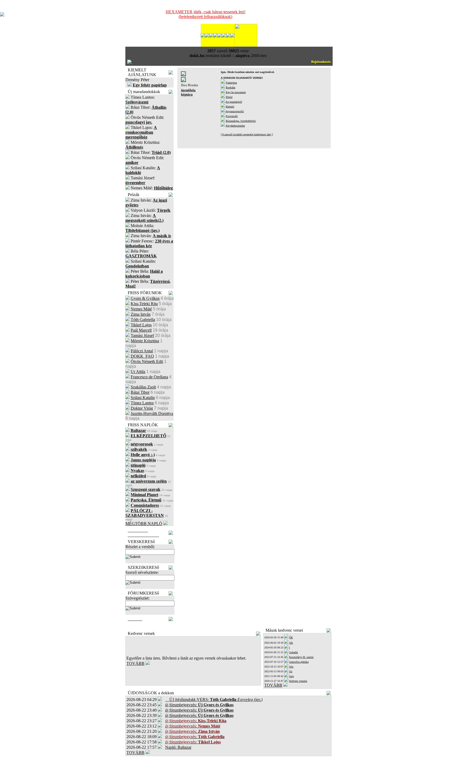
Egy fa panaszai (236, 92)
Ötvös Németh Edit (147, 361)
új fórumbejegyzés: (199, 705)
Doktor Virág (142, 408)
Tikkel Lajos (141, 325)
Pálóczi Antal (142, 351)
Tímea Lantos (142, 403)
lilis (291, 666)
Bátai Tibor (140, 392)
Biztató (230, 106)
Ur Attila (138, 371)
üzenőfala (188, 90)
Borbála (230, 87)
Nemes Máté (141, 309)
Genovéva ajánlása (299, 661)
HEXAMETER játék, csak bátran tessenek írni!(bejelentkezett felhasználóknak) (205, 14)
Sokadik (293, 652)
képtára (187, 94)
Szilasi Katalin (143, 397)
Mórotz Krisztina (145, 341)
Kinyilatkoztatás (235, 125)
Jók (291, 642)
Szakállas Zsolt (143, 387)
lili (290, 671)
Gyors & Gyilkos (145, 298)
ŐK (291, 637)
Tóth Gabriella (143, 319)
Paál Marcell (141, 330)
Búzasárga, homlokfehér (241, 120)
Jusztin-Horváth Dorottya (152, 413)
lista (291, 676)
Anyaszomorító (235, 111)
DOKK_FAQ (142, 356)
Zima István (141, 314)
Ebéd (229, 97)
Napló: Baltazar (178, 747)
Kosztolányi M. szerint (301, 657)
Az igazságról (234, 101)
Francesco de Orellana (149, 377)
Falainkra (231, 82)
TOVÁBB (135, 663)
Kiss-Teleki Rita (144, 303)
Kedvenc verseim (298, 680)
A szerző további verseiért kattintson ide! (246, 134)
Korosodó (232, 116)
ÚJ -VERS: (213, 699)
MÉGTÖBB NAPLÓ (143, 523)
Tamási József (142, 335)
